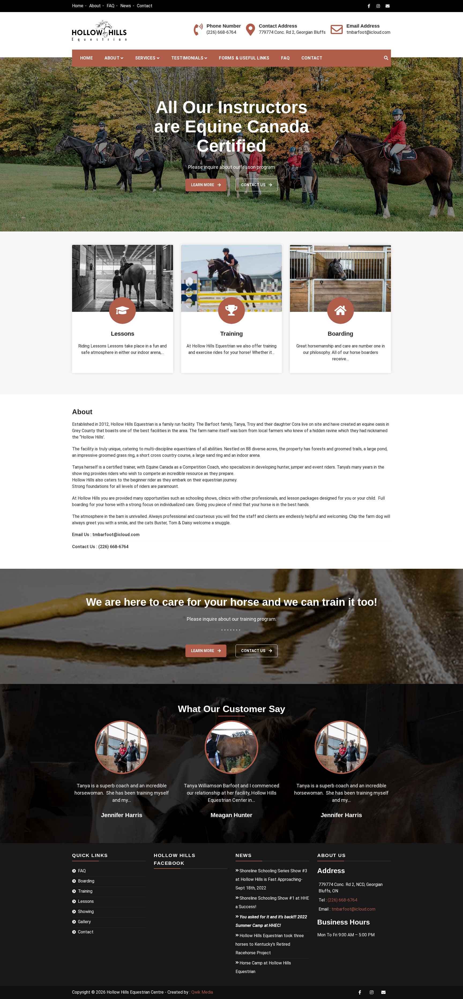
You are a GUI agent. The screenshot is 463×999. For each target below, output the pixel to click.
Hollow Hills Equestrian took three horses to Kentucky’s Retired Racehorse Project (270, 944)
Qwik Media (202, 992)
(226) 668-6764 (221, 32)
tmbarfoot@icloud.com (368, 32)
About (95, 5)
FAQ (110, 5)
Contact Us (253, 651)
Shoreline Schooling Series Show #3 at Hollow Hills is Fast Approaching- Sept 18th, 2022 (271, 879)
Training (231, 333)
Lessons (122, 333)
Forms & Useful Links (244, 58)
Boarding (340, 333)
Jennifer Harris (231, 815)
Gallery (84, 921)
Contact (144, 5)
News (125, 5)
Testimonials (187, 58)
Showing (86, 911)
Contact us (253, 185)
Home (77, 5)
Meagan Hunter (122, 815)
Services (145, 58)
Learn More (203, 185)
